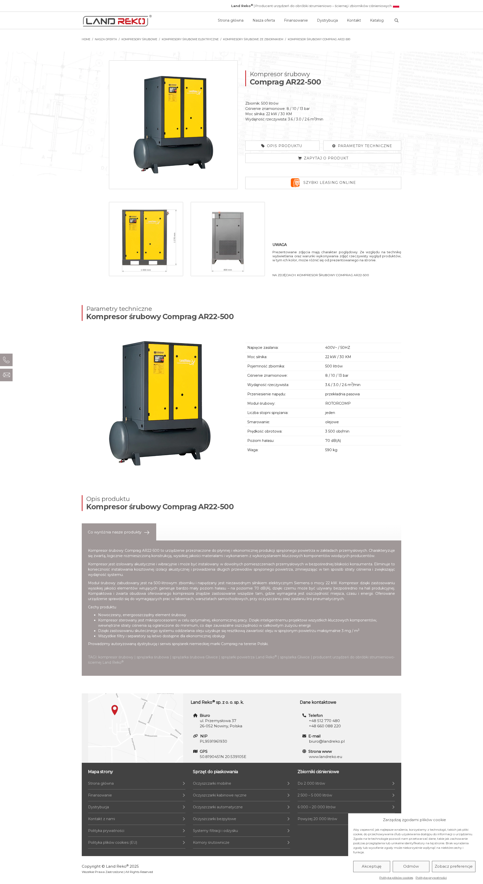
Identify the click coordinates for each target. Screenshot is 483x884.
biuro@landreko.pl (327, 741)
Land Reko (117, 866)
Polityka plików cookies (396, 877)
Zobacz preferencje (454, 866)
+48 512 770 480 (324, 720)
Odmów (411, 866)
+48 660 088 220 (325, 726)
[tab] (119, 532)
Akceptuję (371, 866)
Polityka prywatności (431, 877)
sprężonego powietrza (273, 569)
